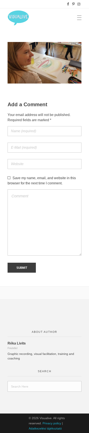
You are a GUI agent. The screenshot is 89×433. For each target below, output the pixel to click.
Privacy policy (52, 423)
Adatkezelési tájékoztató (45, 428)
